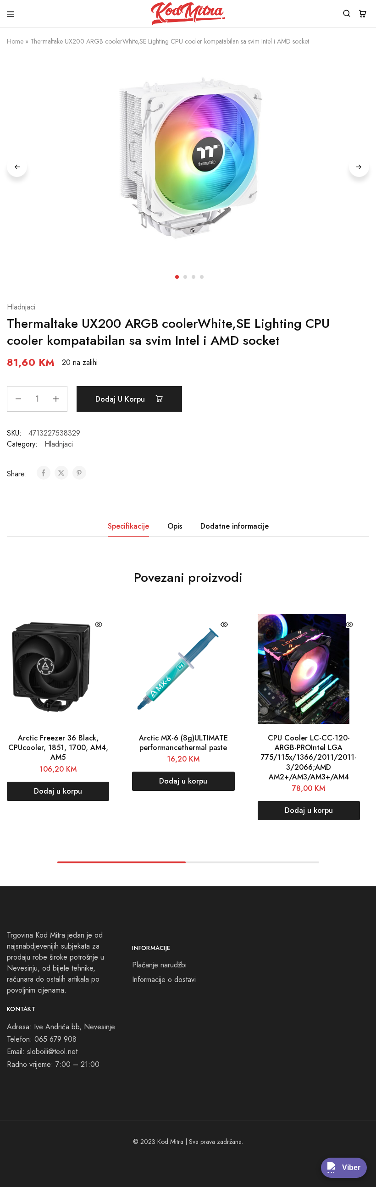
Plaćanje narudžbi (159, 965)
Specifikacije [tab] (128, 526)
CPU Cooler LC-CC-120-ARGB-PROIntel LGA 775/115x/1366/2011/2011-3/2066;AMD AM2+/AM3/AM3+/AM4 (309, 757)
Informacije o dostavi (164, 979)
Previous (17, 167)
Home (15, 41)
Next (359, 167)
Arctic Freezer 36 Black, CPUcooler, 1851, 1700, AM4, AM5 (58, 748)
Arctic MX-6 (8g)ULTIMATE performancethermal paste (183, 743)
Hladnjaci (21, 307)
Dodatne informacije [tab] (234, 526)
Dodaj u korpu (121, 399)
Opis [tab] (174, 526)
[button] (58, 791)
